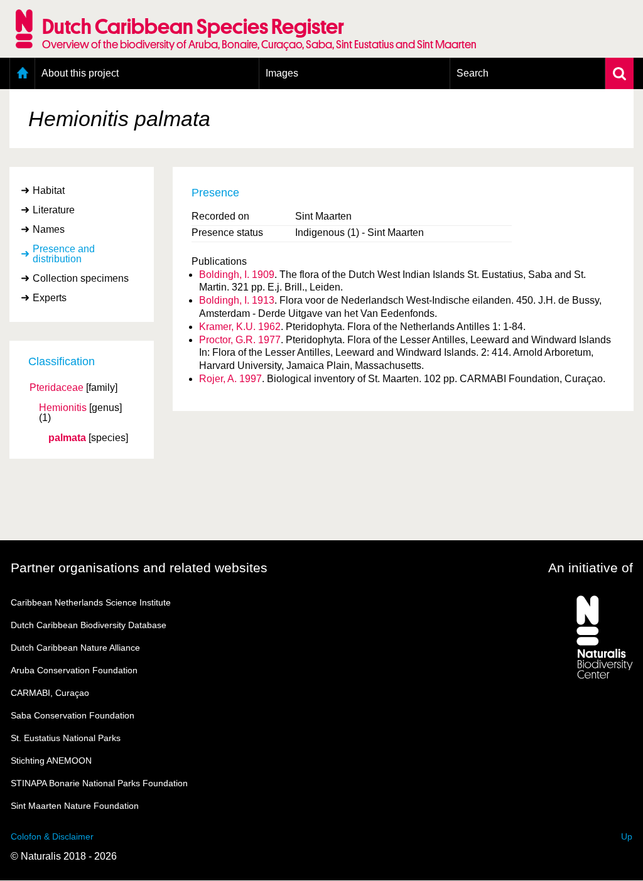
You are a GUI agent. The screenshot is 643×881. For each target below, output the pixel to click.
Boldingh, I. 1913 (236, 300)
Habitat (49, 190)
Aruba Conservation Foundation (74, 670)
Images (282, 73)
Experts (50, 297)
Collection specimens (81, 278)
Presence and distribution (64, 253)
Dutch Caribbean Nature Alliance (75, 648)
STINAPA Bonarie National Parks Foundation (99, 783)
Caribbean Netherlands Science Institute (91, 602)
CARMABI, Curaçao (50, 693)
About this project (80, 73)
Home (22, 73)
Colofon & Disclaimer (52, 836)
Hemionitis (63, 408)
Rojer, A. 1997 (230, 378)
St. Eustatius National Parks (66, 738)
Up (626, 836)
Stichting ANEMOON (51, 761)
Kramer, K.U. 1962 (240, 326)
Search (473, 73)
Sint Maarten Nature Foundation (75, 806)
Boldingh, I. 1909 (236, 274)
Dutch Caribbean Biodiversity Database (88, 625)
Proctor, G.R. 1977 (240, 339)
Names (49, 229)
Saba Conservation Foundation (72, 715)
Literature (54, 210)
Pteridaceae (57, 388)
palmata (67, 438)
